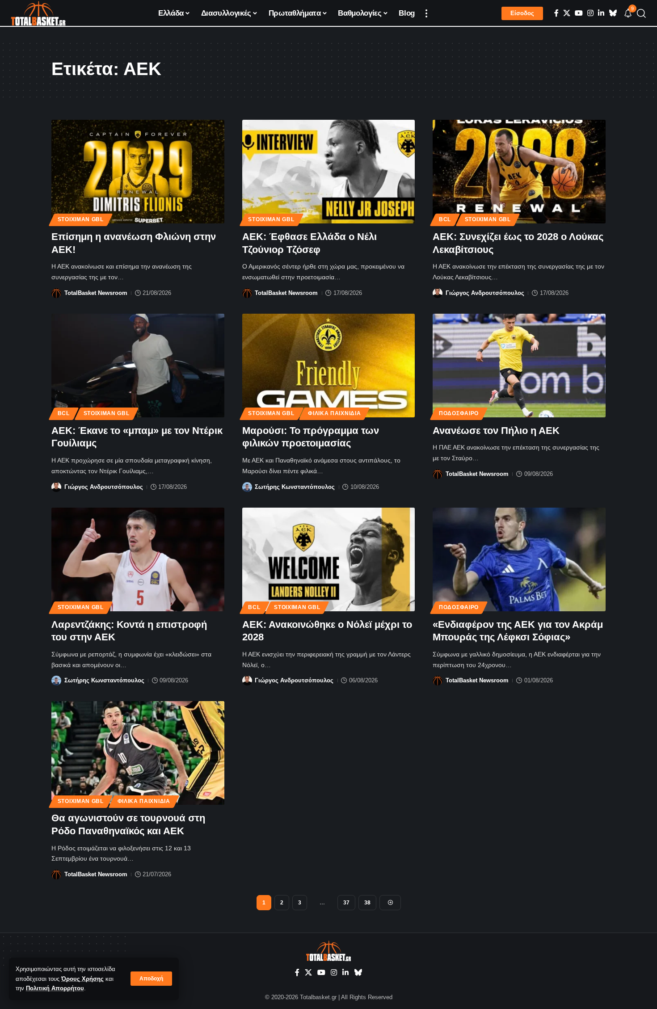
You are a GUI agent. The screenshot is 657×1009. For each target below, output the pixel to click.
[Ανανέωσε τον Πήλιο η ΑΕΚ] (519, 365)
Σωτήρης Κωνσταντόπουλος (295, 486)
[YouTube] (579, 13)
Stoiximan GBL (81, 219)
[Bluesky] (612, 13)
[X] (567, 13)
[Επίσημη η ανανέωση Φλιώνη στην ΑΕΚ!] (137, 171)
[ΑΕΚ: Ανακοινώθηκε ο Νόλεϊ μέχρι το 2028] (328, 559)
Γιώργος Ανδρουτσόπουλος (485, 293)
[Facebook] (556, 13)
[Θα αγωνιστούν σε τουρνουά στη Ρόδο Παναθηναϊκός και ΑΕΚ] (137, 753)
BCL (445, 219)
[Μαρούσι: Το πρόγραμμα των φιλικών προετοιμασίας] (328, 365)
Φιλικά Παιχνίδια (334, 413)
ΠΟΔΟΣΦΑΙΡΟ (459, 413)
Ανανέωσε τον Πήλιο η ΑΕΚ (496, 430)
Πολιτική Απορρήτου (55, 988)
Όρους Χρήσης (82, 978)
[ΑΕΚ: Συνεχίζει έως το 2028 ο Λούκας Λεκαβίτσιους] (519, 171)
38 (367, 903)
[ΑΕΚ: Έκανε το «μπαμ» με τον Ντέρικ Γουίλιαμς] (137, 365)
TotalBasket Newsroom (95, 293)
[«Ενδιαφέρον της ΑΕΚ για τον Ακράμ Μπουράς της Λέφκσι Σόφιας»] (519, 559)
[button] (151, 978)
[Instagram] (590, 13)
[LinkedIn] (601, 13)
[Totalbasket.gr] (38, 13)
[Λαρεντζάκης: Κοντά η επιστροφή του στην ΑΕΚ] (137, 559)
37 (346, 903)
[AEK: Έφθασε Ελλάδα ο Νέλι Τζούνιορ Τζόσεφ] (328, 171)
